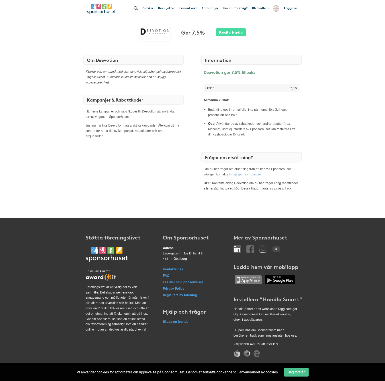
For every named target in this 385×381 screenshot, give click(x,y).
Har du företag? (235, 8)
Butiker (148, 8)
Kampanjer (209, 8)
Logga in (290, 8)
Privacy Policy (173, 288)
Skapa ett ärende (175, 321)
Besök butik (231, 32)
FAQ (166, 275)
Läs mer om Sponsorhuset (183, 282)
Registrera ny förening (180, 295)
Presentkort (188, 8)
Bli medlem (260, 8)
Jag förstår (296, 372)
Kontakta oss (173, 269)
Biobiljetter (166, 8)
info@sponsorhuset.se (245, 174)
